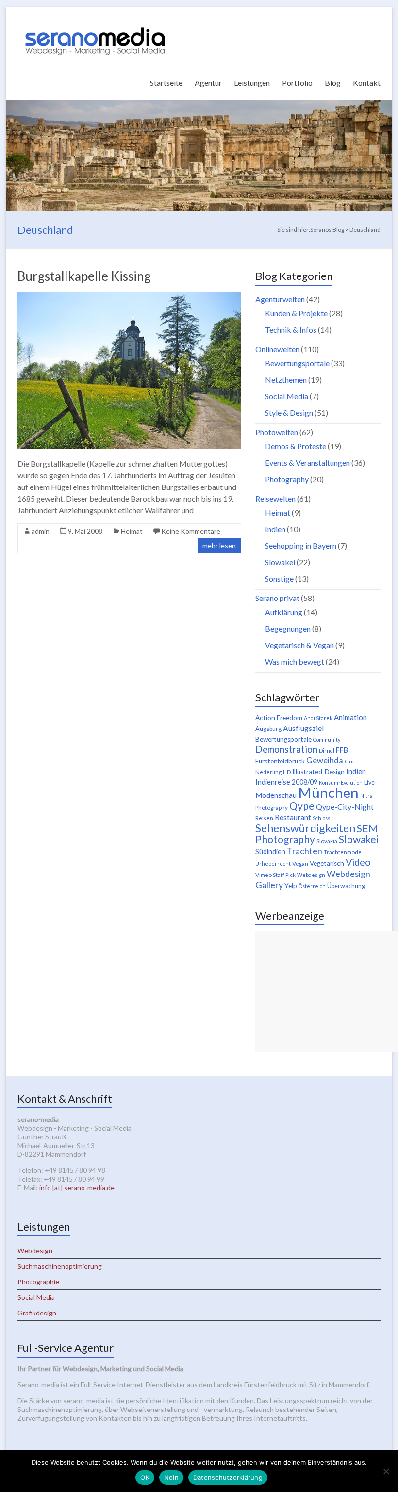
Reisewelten (275, 498)
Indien (275, 529)
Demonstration (286, 749)
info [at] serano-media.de (77, 1188)
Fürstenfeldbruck (280, 761)
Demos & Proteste (295, 446)
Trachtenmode (343, 852)
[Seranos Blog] (95, 19)
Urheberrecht (273, 863)
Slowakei (280, 562)
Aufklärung (283, 611)
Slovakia (326, 841)
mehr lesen (219, 545)
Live (369, 782)
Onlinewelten (277, 349)
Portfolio (297, 82)
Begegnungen (288, 628)
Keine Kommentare (190, 531)
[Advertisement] (326, 991)
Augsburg (268, 728)
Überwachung (346, 886)
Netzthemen (286, 379)
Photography (287, 479)
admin (41, 531)
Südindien (270, 851)
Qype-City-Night (345, 806)
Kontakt (367, 82)
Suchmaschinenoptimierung (59, 1266)
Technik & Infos (290, 329)
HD (287, 772)
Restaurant (293, 817)
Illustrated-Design (318, 772)
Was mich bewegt (294, 661)
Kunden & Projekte (296, 313)
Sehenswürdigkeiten (305, 828)
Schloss (321, 818)
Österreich (312, 886)
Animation (350, 717)
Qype (302, 805)
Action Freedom (278, 718)
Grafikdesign (36, 1313)
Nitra (366, 796)
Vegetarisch (327, 863)
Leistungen (252, 82)
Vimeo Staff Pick (275, 875)
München (328, 792)
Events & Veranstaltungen (307, 462)
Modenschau (276, 795)
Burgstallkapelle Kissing (84, 276)
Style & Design (289, 412)
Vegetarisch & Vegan (299, 644)
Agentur (208, 82)
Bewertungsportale (297, 363)
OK (144, 1477)
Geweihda (324, 760)
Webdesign (311, 875)
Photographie (38, 1282)
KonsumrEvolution (341, 782)
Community (326, 739)
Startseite (166, 82)
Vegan (300, 863)
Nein (171, 1477)
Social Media (286, 396)
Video (358, 862)
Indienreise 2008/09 (286, 782)
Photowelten (276, 432)
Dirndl (326, 750)
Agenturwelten (280, 299)
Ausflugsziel (303, 727)
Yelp (290, 886)
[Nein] (386, 1471)
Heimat (132, 531)
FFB (342, 750)
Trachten (304, 850)
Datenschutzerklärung (228, 1477)
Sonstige (279, 578)
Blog (333, 82)
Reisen (264, 818)
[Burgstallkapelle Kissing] (129, 297)
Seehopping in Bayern (300, 545)
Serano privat (277, 597)
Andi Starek (318, 718)
